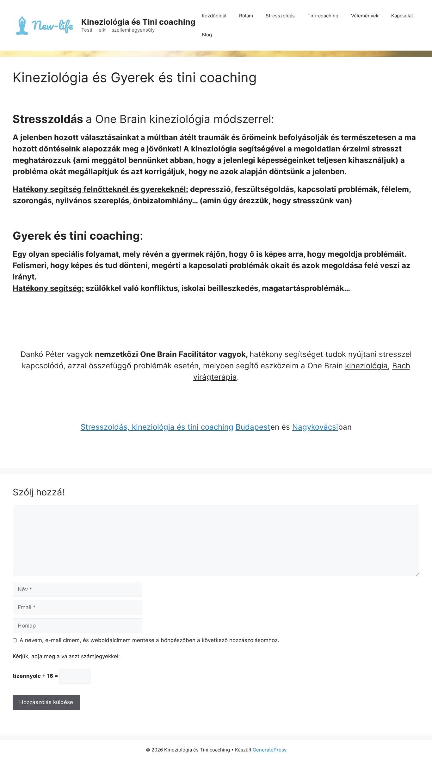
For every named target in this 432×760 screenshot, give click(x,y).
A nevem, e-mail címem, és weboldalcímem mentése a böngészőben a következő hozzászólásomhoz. (149, 640)
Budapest (253, 427)
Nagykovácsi (315, 427)
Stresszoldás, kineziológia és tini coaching (157, 427)
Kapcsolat (402, 16)
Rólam (246, 16)
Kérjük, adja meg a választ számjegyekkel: (66, 656)
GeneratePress (270, 750)
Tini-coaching (322, 16)
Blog (207, 35)
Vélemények (365, 16)
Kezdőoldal (214, 16)
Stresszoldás (280, 16)
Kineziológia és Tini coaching (138, 22)
